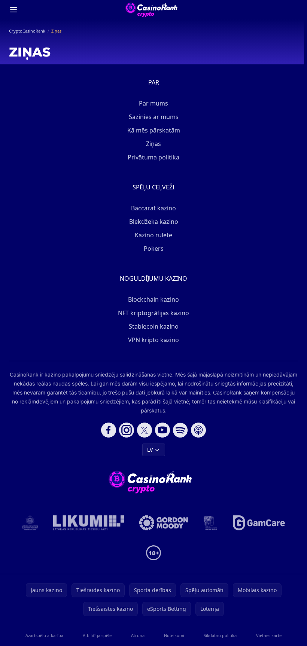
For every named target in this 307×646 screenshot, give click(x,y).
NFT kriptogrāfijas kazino (153, 313)
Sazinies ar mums (154, 117)
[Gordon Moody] (163, 522)
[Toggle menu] (13, 9)
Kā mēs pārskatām (153, 130)
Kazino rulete (153, 235)
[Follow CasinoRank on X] (144, 430)
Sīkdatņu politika (220, 635)
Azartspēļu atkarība (44, 635)
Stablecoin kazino (154, 326)
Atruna (138, 635)
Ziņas (153, 144)
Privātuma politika (153, 157)
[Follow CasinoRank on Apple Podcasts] (198, 430)
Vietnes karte (269, 635)
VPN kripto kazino (153, 340)
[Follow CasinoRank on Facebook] (108, 430)
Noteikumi (174, 635)
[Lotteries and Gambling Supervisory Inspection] (30, 522)
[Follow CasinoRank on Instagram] (126, 430)
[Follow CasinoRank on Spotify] (180, 430)
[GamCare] (259, 522)
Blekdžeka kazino (153, 221)
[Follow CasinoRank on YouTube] (162, 430)
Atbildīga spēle (97, 635)
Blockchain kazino (153, 299)
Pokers (154, 248)
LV (150, 449)
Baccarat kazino (153, 208)
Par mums (153, 103)
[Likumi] (88, 522)
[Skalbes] (210, 522)
